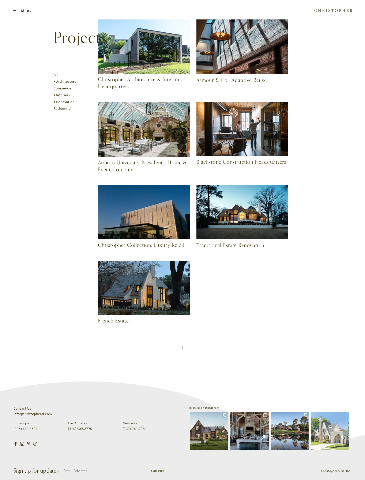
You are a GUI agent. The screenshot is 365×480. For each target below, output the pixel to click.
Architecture (66, 81)
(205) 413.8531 (26, 429)
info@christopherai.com (33, 414)
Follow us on (203, 408)
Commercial (63, 88)
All (56, 75)
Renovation (65, 102)
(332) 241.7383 (135, 429)
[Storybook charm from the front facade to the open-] (209, 431)
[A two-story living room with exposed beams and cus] (249, 431)
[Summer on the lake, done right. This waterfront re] (290, 431)
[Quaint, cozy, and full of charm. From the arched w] (330, 431)
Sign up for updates (36, 471)
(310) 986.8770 (80, 429)
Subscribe (157, 471)
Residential (62, 108)
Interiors (63, 95)
